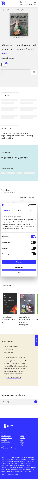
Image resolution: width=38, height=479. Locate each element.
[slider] (19, 27)
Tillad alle (19, 262)
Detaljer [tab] (19, 210)
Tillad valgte (19, 267)
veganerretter (21, 158)
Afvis (19, 272)
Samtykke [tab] (7, 210)
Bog (4, 64)
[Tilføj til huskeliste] (34, 72)
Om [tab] (31, 210)
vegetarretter (7, 158)
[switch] (33, 242)
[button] (19, 402)
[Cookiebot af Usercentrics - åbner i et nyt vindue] (28, 205)
